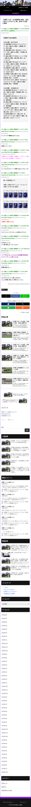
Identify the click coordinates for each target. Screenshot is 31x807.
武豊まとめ (5, 289)
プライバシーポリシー (8, 802)
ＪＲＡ (6, 587)
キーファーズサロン (9, 589)
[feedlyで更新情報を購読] (8, 307)
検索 (2, 427)
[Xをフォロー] (23, 304)
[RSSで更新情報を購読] (23, 307)
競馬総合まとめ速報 (9, 593)
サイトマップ (23, 802)
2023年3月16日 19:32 (5, 413)
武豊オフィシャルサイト (10, 591)
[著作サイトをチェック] (8, 304)
